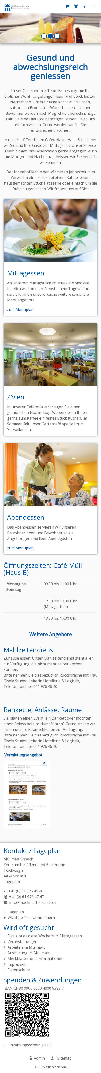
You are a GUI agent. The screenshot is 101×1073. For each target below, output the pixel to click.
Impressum (17, 964)
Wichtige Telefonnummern (31, 917)
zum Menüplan (20, 309)
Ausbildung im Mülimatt (29, 952)
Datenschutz (19, 969)
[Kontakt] (84, 6)
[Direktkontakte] (76, 6)
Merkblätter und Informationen (35, 958)
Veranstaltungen (22, 941)
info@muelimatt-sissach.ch (32, 902)
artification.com (56, 1067)
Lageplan (12, 881)
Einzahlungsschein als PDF (31, 1045)
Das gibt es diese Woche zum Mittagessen (45, 935)
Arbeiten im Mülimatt (26, 947)
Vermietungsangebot (23, 755)
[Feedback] (67, 6)
